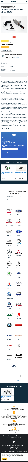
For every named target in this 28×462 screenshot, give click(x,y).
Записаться (5, 60)
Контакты (19, 437)
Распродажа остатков (20, 435)
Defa (18, 380)
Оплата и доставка (12, 435)
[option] (8, 37)
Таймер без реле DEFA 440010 (20, 172)
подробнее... (16, 57)
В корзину (6, 47)
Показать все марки (14, 375)
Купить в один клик (6, 50)
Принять (4, 459)
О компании (5, 435)
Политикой (11, 456)
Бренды (8, 437)
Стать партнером (14, 437)
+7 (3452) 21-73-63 (8, 143)
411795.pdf (3, 75)
